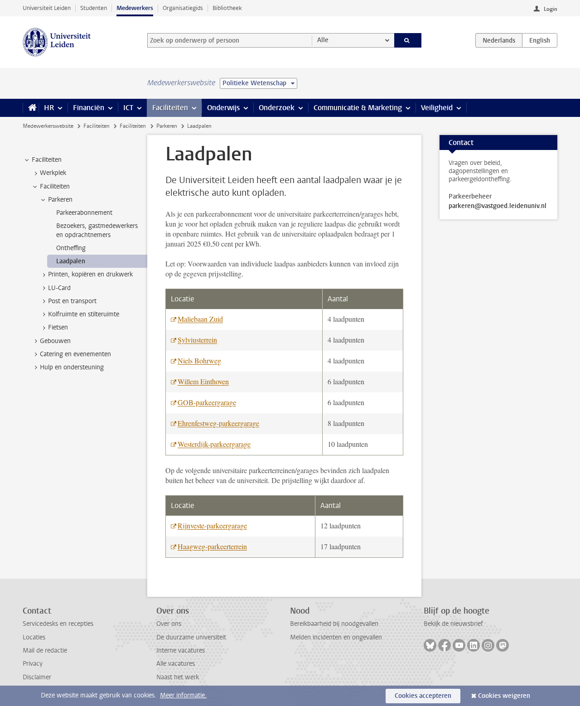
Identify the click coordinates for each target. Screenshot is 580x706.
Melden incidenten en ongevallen (336, 637)
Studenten (93, 8)
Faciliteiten (170, 107)
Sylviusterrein (197, 339)
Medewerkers (134, 8)
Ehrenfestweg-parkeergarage (218, 423)
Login (550, 9)
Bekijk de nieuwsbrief (453, 623)
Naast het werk (177, 677)
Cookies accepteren (423, 695)
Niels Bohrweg (199, 360)
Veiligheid (437, 107)
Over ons (168, 623)
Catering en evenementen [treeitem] (75, 354)
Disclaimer (37, 677)
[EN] (539, 40)
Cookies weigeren (504, 695)
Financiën (88, 107)
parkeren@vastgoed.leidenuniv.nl (497, 206)
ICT (128, 107)
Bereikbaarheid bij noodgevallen (334, 623)
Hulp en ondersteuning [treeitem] (72, 367)
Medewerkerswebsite (48, 126)
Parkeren (166, 126)
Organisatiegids (183, 8)
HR (49, 107)
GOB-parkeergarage (207, 402)
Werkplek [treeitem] (53, 173)
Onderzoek (277, 107)
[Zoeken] (408, 40)
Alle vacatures (175, 663)
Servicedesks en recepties (58, 623)
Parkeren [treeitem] (60, 199)
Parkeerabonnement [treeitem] (84, 212)
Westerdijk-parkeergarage (214, 444)
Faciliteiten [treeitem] (47, 159)
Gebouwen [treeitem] (55, 341)
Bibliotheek (227, 8)
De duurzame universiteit (191, 637)
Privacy (33, 663)
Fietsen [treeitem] (58, 327)
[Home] (31, 108)
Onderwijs (223, 107)
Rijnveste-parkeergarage (212, 525)
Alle (323, 40)
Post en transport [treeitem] (72, 301)
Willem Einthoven (203, 381)
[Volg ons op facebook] (444, 645)
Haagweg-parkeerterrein (212, 546)
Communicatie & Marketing (358, 107)
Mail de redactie (45, 650)
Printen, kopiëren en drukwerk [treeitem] (90, 274)
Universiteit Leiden (47, 8)
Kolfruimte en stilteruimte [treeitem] (83, 314)
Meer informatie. (183, 695)
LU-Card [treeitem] (59, 288)
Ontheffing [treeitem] (71, 248)
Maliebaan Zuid (200, 319)
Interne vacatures (180, 650)
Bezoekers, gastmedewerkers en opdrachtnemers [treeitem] (97, 230)
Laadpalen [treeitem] (70, 261)
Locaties (34, 637)
